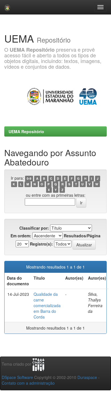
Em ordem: (21, 235)
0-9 (29, 178)
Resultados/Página (82, 235)
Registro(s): (41, 244)
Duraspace (87, 377)
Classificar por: (34, 228)
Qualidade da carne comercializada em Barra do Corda (47, 305)
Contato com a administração (28, 383)
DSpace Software (17, 377)
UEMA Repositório (26, 131)
